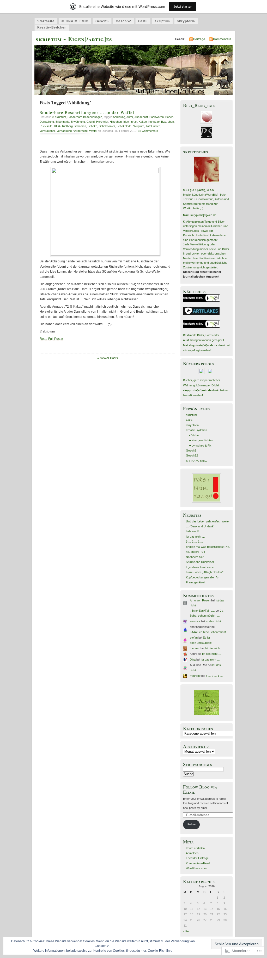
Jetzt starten (182, 6)
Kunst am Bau (157, 121)
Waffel (93, 130)
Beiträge (199, 39)
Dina (193, 659)
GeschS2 (123, 21)
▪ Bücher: (195, 435)
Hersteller (102, 121)
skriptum (162, 21)
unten (156, 126)
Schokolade (124, 126)
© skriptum (59, 117)
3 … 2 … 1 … (194, 541)
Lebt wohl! (192, 531)
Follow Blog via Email (200, 789)
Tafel (149, 126)
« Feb (186, 931)
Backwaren (156, 117)
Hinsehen (116, 121)
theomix (195, 648)
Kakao (143, 121)
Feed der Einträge (197, 858)
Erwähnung (78, 121)
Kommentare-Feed (198, 863)
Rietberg (67, 126)
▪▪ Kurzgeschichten (201, 440)
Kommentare (222, 39)
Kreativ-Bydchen (51, 27)
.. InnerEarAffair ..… (202, 610)
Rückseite (46, 126)
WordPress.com (196, 868)
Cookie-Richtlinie (160, 951)
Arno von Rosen (200, 600)
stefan (194, 637)
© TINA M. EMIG (75, 21)
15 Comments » (148, 130)
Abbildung (119, 117)
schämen (80, 126)
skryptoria (186, 21)
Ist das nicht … (195, 536)
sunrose (195, 621)
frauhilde (195, 675)
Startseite (45, 21)
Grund (91, 121)
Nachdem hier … (196, 557)
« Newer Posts (107, 358)
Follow (191, 824)
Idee (126, 121)
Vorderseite (80, 130)
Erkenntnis (62, 121)
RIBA (57, 126)
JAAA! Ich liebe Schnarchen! (208, 632)
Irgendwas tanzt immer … (202, 567)
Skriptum (138, 126)
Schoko (92, 126)
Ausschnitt (141, 117)
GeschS (102, 21)
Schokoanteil (107, 126)
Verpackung (64, 130)
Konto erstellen (195, 848)
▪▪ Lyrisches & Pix (200, 445)
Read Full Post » (51, 339)
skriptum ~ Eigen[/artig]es (74, 39)
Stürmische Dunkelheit (200, 561)
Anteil (129, 117)
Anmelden (192, 853)
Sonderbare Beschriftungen (85, 117)
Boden (169, 117)
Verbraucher (47, 130)
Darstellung (47, 121)
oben (171, 121)
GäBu (143, 21)
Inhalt (133, 121)
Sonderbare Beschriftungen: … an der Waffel (87, 112)
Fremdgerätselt (195, 582)
